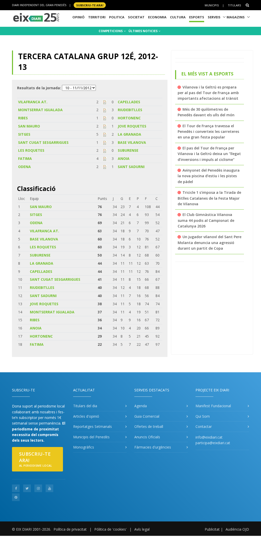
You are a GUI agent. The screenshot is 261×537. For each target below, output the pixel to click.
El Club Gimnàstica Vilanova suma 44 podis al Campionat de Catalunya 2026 (206, 220)
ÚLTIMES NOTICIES (143, 31)
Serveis (214, 17)
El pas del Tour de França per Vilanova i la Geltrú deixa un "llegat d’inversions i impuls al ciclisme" (209, 154)
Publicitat (212, 529)
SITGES (24, 134)
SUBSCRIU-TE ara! (89, 5)
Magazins (236, 17)
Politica (116, 17)
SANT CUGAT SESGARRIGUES (43, 142)
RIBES (23, 118)
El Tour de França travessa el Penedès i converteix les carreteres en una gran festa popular (208, 131)
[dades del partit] (105, 101)
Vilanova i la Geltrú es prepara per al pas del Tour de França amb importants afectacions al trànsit (208, 93)
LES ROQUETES (31, 150)
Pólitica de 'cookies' (110, 529)
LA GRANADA (129, 134)
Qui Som (202, 416)
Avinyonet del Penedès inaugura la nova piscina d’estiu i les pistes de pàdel (209, 176)
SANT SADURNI (131, 166)
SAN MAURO (29, 126)
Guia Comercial (146, 416)
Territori (97, 17)
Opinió (78, 17)
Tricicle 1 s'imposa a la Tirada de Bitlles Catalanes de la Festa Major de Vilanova (209, 198)
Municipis (212, 5)
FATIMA (25, 158)
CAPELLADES (129, 101)
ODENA (24, 166)
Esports (196, 17)
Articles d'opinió (86, 416)
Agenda (140, 405)
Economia (157, 17)
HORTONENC (129, 118)
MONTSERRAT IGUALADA (40, 109)
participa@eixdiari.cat (212, 442)
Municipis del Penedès (91, 436)
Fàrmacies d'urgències (152, 447)
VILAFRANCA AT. (32, 101)
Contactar (203, 426)
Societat (136, 17)
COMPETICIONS (111, 31)
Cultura (178, 17)
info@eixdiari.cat (209, 437)
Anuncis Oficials (147, 436)
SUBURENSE (128, 150)
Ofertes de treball (148, 426)
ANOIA (123, 158)
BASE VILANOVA (132, 142)
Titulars (234, 5)
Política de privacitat (70, 529)
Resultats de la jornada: (39, 87)
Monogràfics (83, 447)
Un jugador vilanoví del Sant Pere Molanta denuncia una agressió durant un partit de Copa (209, 242)
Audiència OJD (237, 529)
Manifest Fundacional (213, 405)
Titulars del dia (85, 405)
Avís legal (142, 529)
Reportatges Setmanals (92, 426)
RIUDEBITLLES (130, 109)
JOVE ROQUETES (132, 126)
